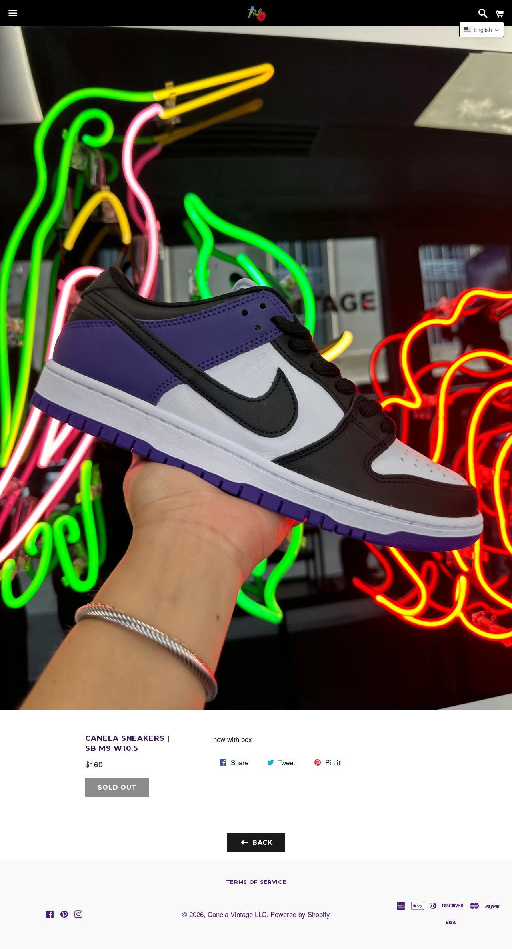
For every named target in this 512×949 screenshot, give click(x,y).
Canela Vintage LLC (237, 914)
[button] (482, 29)
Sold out (117, 787)
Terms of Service (256, 882)
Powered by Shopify (300, 914)
